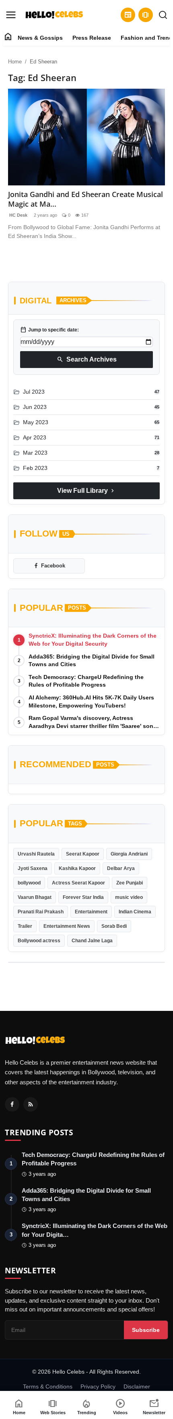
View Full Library (86, 491)
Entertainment (91, 912)
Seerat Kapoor (82, 854)
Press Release (91, 38)
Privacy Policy (97, 1386)
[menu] (11, 14)
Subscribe (146, 1330)
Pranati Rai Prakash (41, 912)
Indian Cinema (135, 912)
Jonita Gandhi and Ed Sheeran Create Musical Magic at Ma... (85, 199)
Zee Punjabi (129, 883)
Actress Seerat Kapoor (78, 883)
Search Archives (87, 360)
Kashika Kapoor (77, 868)
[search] (163, 15)
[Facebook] (12, 1104)
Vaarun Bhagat (34, 897)
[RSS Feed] (30, 1104)
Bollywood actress (39, 940)
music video (129, 897)
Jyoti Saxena (32, 868)
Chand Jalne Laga (92, 940)
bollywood (29, 883)
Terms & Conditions (47, 1386)
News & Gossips (40, 38)
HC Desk (17, 215)
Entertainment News (66, 926)
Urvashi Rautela (36, 854)
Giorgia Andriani (129, 854)
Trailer (25, 926)
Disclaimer (137, 1386)
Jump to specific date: (49, 329)
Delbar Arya (121, 868)
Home (15, 62)
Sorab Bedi (114, 926)
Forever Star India (83, 897)
